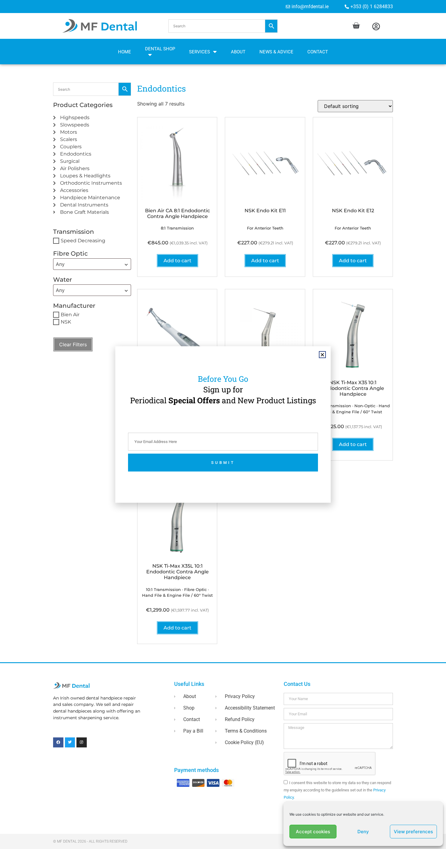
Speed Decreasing (83, 240)
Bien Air (70, 314)
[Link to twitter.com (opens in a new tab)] (70, 742)
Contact (317, 52)
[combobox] (92, 264)
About (238, 52)
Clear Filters (73, 344)
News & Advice (276, 52)
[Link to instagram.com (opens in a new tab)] (81, 742)
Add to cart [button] (177, 260)
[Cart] (356, 26)
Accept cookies (313, 831)
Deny (363, 831)
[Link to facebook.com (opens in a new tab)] (58, 742)
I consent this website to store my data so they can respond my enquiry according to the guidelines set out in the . (337, 790)
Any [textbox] (60, 264)
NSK (66, 322)
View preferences (413, 831)
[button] (223, 26)
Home (124, 52)
